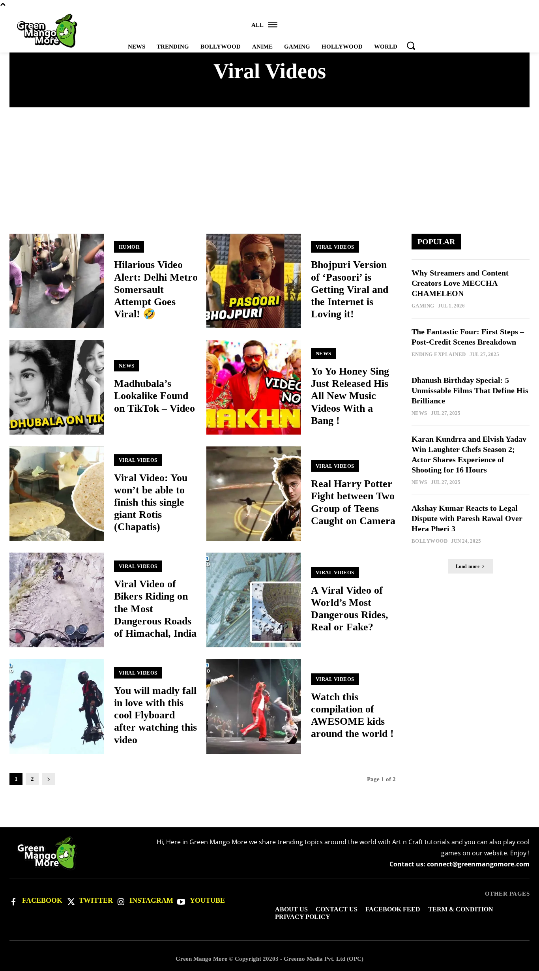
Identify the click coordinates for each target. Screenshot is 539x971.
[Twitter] (70, 901)
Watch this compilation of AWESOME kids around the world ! (352, 715)
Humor (129, 247)
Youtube (207, 900)
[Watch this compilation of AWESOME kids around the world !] (253, 706)
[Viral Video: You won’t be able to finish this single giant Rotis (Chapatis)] (56, 493)
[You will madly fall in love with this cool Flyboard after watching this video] (56, 706)
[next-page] (48, 779)
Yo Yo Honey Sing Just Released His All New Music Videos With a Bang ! (350, 396)
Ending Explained (355, 97)
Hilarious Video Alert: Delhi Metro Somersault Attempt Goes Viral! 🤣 (156, 289)
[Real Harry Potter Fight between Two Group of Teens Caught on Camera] (253, 493)
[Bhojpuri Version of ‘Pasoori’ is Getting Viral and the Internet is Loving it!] (253, 281)
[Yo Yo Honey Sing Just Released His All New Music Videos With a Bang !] (253, 387)
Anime (158, 97)
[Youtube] (181, 901)
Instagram (151, 900)
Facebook (42, 900)
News (127, 366)
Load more (468, 566)
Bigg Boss (198, 97)
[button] (410, 45)
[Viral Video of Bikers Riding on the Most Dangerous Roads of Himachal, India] (56, 600)
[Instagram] (121, 901)
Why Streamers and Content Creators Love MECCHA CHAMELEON (460, 283)
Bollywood (247, 97)
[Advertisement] (269, 174)
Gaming (423, 305)
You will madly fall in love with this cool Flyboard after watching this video (155, 715)
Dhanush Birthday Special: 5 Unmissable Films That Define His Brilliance (470, 390)
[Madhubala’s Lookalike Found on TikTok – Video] (56, 387)
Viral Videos (335, 247)
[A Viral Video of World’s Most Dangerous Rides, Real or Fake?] (253, 600)
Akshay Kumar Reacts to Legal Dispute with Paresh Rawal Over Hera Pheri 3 (467, 518)
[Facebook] (13, 901)
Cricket (296, 97)
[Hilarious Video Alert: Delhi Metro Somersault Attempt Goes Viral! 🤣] (56, 281)
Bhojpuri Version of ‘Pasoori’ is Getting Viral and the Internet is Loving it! (349, 289)
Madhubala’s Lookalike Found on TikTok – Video (154, 396)
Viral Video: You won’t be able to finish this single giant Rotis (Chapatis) (150, 502)
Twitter (96, 900)
